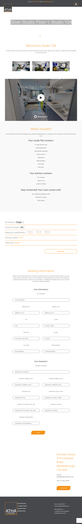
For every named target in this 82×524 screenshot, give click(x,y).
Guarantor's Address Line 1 (26, 378)
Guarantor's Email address (26, 417)
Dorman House (21, 511)
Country (56, 332)
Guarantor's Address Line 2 (56, 378)
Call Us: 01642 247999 (60, 504)
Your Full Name (41, 294)
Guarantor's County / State (56, 391)
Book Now (61, 251)
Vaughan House (21, 508)
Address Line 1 (26, 306)
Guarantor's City (26, 391)
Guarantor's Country (56, 404)
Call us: (33, 1)
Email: (46, 1)
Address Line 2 (56, 306)
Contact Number (56, 345)
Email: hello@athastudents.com (62, 506)
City (26, 319)
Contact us (63, 488)
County (56, 319)
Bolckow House (21, 503)
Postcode (26, 332)
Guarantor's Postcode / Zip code (26, 404)
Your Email (26, 345)
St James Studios (22, 506)
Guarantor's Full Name (41, 365)
